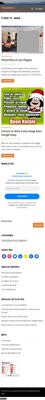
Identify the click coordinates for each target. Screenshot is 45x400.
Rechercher (6, 221)
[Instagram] (9, 256)
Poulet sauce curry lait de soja (14, 316)
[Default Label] (15, 256)
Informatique (6, 56)
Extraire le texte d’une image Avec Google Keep (22, 320)
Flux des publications (10, 344)
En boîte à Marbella (9, 276)
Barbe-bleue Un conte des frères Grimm (19, 325)
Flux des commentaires (11, 349)
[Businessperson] (20, 256)
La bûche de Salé (8, 285)
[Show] (26, 256)
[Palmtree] (31, 256)
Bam (3, 393)
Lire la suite (7, 81)
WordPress (34, 391)
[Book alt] (36, 256)
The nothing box (8, 289)
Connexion (6, 340)
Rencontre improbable (11, 272)
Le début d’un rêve (9, 281)
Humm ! (8, 7)
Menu (40, 9)
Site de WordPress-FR (10, 353)
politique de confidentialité (18, 205)
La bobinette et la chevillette (14, 305)
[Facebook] (4, 256)
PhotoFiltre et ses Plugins (16, 60)
